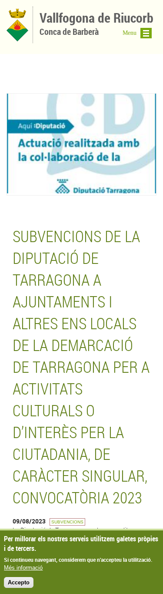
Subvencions (67, 522)
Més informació (23, 567)
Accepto (19, 582)
